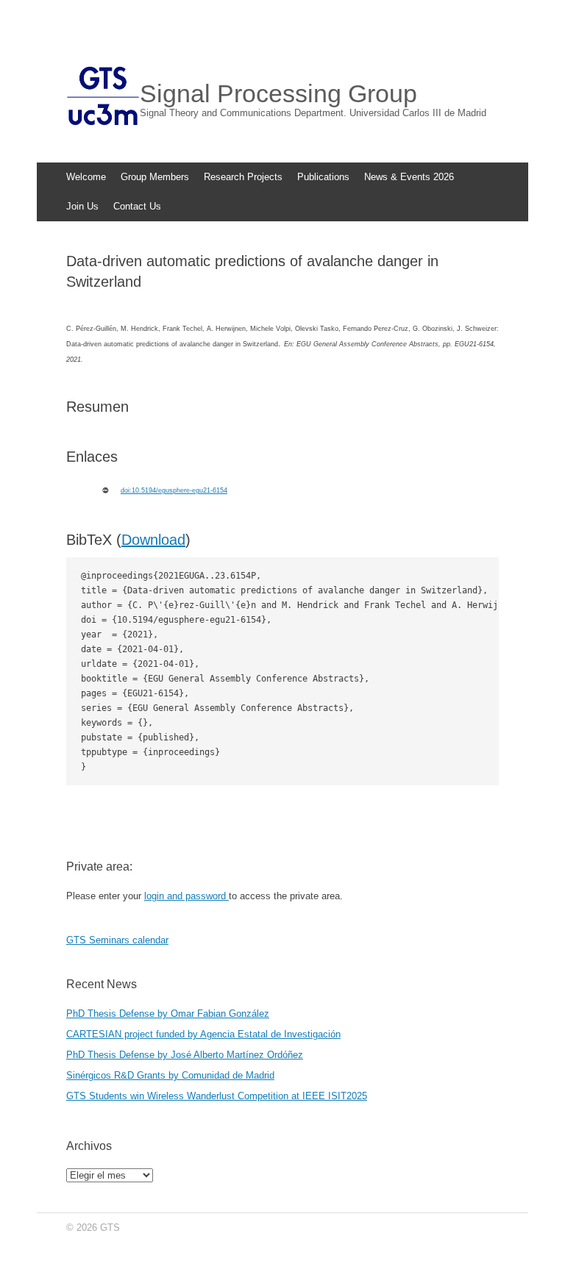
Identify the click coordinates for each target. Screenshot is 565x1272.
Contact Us (137, 206)
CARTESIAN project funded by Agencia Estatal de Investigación (203, 1034)
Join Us (82, 206)
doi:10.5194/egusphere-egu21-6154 (174, 490)
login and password (186, 895)
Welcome (86, 176)
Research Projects (243, 176)
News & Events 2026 (409, 176)
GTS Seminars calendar (117, 940)
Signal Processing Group (278, 93)
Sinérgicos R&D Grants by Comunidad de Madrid (170, 1075)
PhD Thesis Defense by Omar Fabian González (167, 1013)
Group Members (155, 176)
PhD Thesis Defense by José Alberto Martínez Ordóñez (184, 1054)
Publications (323, 176)
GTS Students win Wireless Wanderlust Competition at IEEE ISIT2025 (216, 1095)
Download (153, 540)
